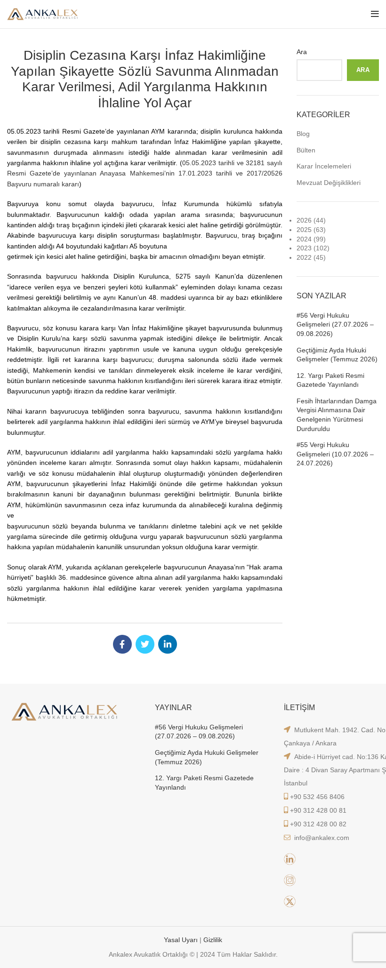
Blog (303, 133)
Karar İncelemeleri (324, 166)
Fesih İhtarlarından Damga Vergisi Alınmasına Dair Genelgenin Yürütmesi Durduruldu (337, 414)
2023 (304, 248)
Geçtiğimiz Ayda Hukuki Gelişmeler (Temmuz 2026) (337, 354)
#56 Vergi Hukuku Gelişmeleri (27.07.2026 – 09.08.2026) (335, 324)
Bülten (306, 150)
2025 (304, 229)
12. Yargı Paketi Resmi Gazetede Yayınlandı (330, 380)
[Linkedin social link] (167, 644)
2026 (304, 220)
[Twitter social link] (145, 644)
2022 (304, 257)
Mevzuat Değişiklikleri (329, 182)
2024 (304, 239)
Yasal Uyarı (182, 940)
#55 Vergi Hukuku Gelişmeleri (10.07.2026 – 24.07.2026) (335, 454)
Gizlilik (212, 940)
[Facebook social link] (122, 644)
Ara (302, 52)
